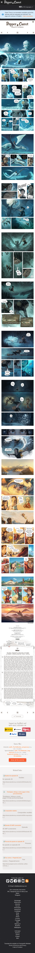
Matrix (17, 893)
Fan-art (17, 906)
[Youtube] (23, 882)
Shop (17, 913)
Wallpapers (17, 927)
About (17, 916)
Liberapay (17, 931)
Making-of (17, 924)
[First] (2, 32)
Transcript (18, 716)
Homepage (17, 900)
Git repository (17, 756)
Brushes (17, 925)
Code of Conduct (17, 947)
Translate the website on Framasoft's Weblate (17, 943)
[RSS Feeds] (27, 882)
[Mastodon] (8, 882)
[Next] (27, 32)
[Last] (33, 32)
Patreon (17, 933)
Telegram (17, 895)
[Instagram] (19, 882)
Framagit (17, 920)
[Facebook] (16, 882)
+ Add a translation (27, 16)
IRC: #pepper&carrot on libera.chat (17, 891)
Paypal (17, 936)
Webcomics (17, 902)
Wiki (17, 922)
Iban (17, 938)
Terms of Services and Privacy (17, 945)
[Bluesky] (12, 882)
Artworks (17, 904)
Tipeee (18, 934)
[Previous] (7, 32)
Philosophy (17, 907)
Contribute (17, 911)
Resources (17, 909)
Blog (17, 915)
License (17, 918)
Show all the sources (17, 760)
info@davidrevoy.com (20, 886)
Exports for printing (17, 754)
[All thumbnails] (17, 32)
